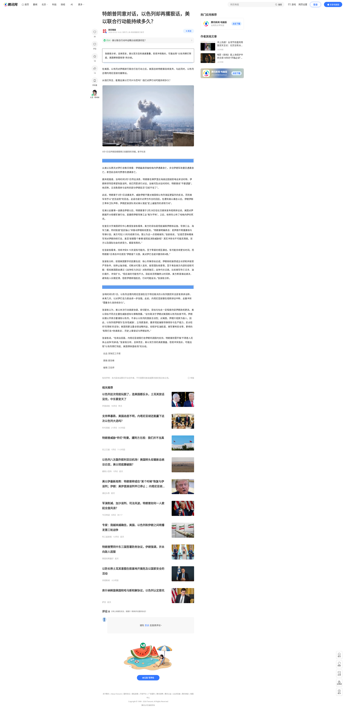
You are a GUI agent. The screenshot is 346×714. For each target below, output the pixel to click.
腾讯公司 (145, 705)
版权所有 (151, 705)
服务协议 (127, 694)
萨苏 (104, 602)
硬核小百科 (107, 471)
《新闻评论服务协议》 (139, 611)
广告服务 (151, 694)
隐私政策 (135, 694)
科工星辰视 (107, 537)
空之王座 (106, 449)
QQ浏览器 (176, 694)
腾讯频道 (185, 694)
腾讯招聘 (160, 694)
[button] (236, 24)
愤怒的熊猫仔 (108, 559)
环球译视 (106, 406)
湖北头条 (106, 493)
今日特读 (106, 515)
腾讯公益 (168, 694)
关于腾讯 (106, 694)
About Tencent (116, 694)
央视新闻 (106, 580)
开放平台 (143, 694)
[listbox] (148, 494)
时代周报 (106, 428)
